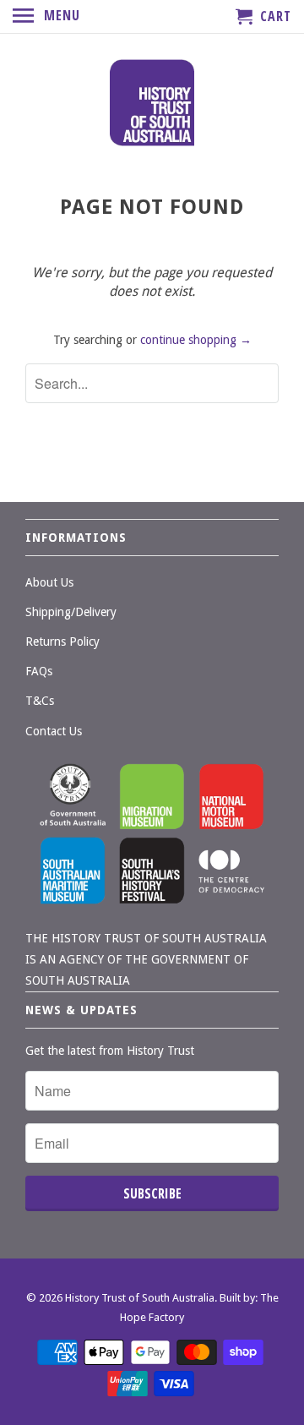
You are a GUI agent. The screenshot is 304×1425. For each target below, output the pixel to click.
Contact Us (53, 731)
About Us (49, 582)
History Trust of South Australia (139, 1297)
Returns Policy (62, 641)
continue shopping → (196, 340)
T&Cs (39, 700)
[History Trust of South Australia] (152, 104)
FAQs (38, 671)
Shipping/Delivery (71, 612)
